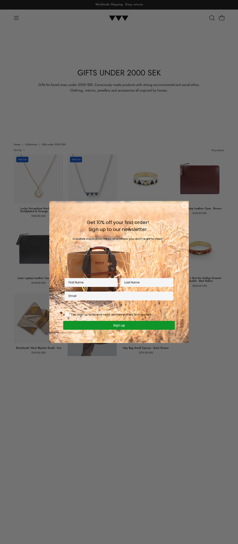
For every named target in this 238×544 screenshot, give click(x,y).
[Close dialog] (184, 205)
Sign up (119, 325)
